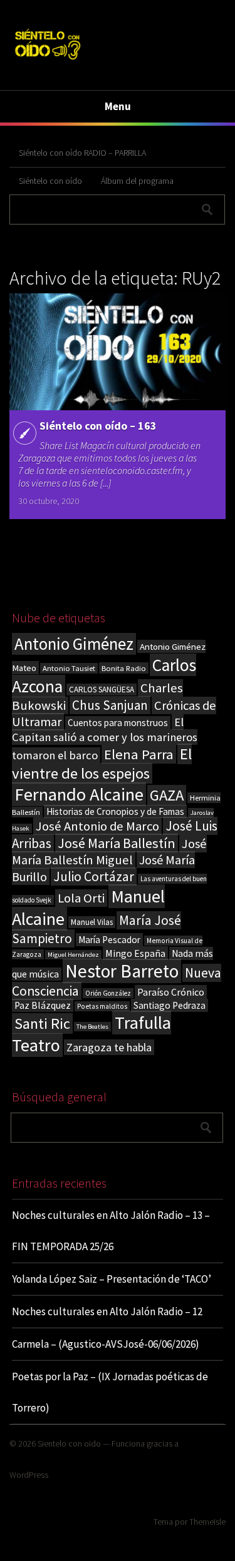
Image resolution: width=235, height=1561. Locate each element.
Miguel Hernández (73, 955)
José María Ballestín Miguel (109, 852)
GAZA (167, 795)
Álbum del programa (137, 180)
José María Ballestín (116, 843)
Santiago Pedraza (169, 1005)
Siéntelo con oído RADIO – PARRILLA (82, 152)
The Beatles (92, 1027)
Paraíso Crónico (170, 992)
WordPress (28, 1474)
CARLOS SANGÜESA (101, 689)
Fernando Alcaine (79, 794)
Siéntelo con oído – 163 (98, 425)
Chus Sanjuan (110, 705)
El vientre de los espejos (102, 763)
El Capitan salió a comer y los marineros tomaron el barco (104, 738)
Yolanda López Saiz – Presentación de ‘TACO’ (111, 1279)
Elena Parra (139, 754)
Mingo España (135, 953)
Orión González (108, 993)
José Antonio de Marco (97, 826)
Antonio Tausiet (69, 668)
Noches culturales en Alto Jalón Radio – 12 (107, 1311)
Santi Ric (42, 1023)
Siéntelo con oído (50, 180)
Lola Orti (81, 898)
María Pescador (109, 940)
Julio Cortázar (93, 876)
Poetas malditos (102, 1006)
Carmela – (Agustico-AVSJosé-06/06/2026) (105, 1344)
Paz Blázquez (42, 1005)
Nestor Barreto (122, 971)
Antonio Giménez (73, 644)
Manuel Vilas (92, 922)
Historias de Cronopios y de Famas (115, 811)
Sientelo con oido (69, 1443)
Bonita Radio (124, 668)
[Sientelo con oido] (47, 61)
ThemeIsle (207, 1521)
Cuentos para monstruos (118, 723)
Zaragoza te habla (109, 1047)
